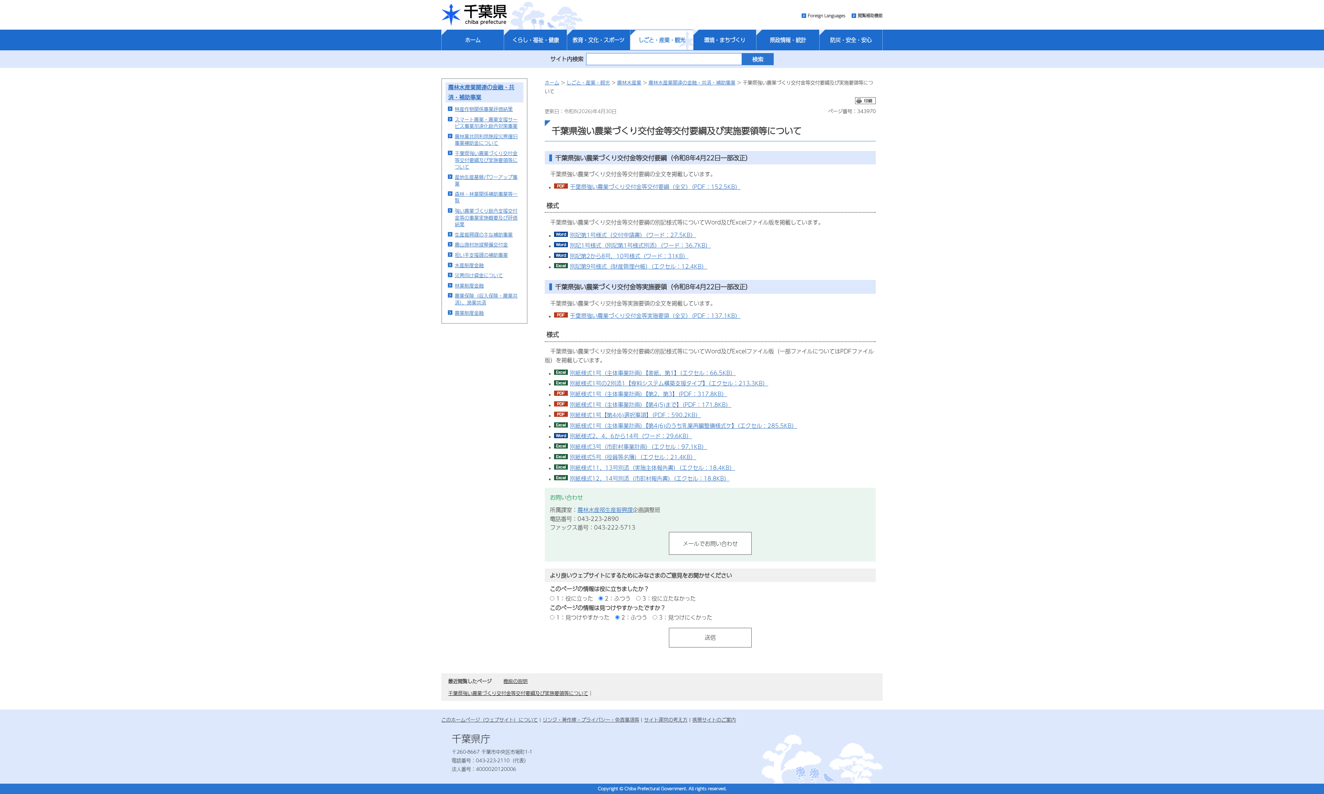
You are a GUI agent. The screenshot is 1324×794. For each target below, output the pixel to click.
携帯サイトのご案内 (714, 719)
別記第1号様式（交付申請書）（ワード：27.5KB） (633, 235)
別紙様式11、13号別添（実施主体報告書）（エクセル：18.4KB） (652, 467)
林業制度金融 (469, 285)
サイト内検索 (566, 58)
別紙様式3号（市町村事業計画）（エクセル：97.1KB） (638, 446)
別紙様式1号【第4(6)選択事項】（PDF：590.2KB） (635, 415)
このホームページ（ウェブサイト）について (489, 719)
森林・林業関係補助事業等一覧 (486, 197)
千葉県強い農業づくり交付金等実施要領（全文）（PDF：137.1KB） (655, 315)
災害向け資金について (479, 275)
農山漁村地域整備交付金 (481, 244)
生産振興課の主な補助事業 (484, 234)
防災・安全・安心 (851, 40)
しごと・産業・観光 (662, 40)
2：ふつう (618, 598)
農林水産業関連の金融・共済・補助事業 (692, 82)
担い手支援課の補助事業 (481, 255)
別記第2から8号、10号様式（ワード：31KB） (629, 256)
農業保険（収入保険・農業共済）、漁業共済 (486, 299)
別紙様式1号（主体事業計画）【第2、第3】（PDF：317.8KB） (648, 394)
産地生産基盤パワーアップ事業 (486, 180)
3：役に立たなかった (669, 598)
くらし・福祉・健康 (535, 40)
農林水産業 (629, 82)
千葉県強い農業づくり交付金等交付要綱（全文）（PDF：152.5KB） (655, 186)
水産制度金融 (469, 265)
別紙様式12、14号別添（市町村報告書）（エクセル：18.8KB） (650, 478)
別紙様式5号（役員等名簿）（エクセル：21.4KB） (633, 457)
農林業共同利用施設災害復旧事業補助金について (486, 139)
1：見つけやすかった (583, 617)
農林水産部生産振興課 (605, 509)
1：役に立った (574, 598)
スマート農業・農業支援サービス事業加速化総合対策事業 (486, 122)
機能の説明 (515, 681)
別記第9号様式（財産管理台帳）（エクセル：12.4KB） (638, 266)
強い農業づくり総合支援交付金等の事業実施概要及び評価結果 (486, 217)
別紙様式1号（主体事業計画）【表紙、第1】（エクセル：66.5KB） (653, 373)
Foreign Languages (826, 15)
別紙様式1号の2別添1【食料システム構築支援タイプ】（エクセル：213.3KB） (669, 383)
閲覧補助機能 (870, 15)
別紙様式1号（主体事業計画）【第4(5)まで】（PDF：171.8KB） (650, 404)
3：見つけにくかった (685, 617)
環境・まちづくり (724, 40)
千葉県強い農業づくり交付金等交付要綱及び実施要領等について (486, 159)
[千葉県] (474, 14)
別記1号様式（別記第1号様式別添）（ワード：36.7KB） (640, 245)
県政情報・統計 (788, 40)
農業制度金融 (469, 312)
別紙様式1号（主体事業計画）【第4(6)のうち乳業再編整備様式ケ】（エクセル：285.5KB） (683, 425)
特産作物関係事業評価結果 (484, 109)
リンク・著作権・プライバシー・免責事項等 (591, 719)
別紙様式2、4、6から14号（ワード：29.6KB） (631, 436)
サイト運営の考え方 (666, 719)
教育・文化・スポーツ (598, 40)
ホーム (473, 40)
